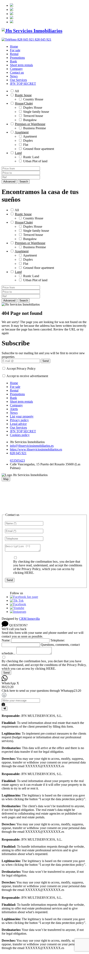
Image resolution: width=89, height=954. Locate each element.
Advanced (9, 181)
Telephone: (57, 640)
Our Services (18, 80)
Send (45, 360)
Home (14, 46)
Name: (6, 640)
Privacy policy (19, 420)
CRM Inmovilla (29, 618)
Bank (13, 61)
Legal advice (18, 424)
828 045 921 (18, 453)
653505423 (17, 460)
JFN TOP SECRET (23, 83)
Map (5, 479)
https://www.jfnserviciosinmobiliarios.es (36, 449)
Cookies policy (20, 435)
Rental (14, 54)
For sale (15, 50)
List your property (22, 416)
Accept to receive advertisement (27, 376)
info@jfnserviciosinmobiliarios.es (32, 445)
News (14, 76)
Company (16, 69)
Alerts (14, 409)
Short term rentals (21, 65)
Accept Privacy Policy (21, 368)
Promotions (17, 57)
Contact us (17, 72)
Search (23, 181)
